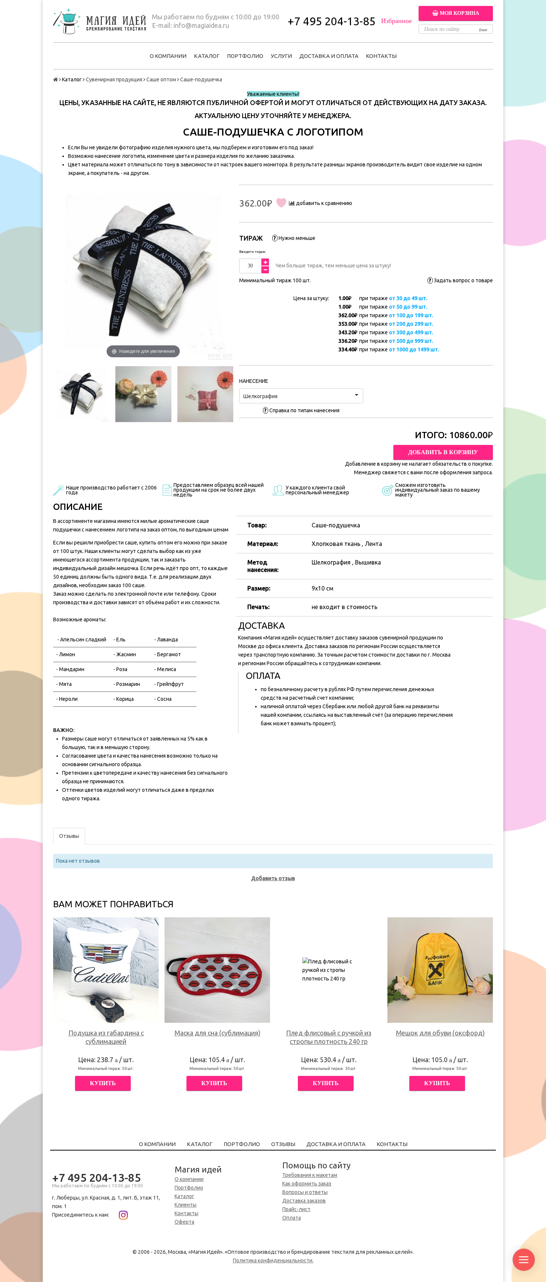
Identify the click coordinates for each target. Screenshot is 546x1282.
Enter (483, 30)
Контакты (381, 56)
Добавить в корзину (443, 452)
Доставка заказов (304, 1201)
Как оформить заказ (306, 1184)
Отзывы (283, 1144)
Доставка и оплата (328, 56)
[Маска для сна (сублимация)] (217, 970)
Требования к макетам (309, 1175)
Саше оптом (161, 79)
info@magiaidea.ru (201, 25)
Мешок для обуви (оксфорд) (440, 1033)
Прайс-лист (296, 1209)
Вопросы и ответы (305, 1192)
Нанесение (253, 381)
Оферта (184, 1222)
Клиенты (185, 1205)
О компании (168, 56)
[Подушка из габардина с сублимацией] (106, 970)
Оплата (291, 1218)
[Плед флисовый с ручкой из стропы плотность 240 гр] (328, 970)
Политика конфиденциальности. (273, 1260)
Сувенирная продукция (114, 79)
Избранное (396, 21)
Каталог (207, 56)
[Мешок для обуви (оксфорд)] (440, 970)
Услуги (281, 56)
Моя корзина (458, 13)
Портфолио (245, 56)
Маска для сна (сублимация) (217, 1033)
